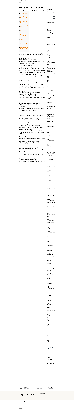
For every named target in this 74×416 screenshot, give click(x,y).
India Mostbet (48, 93)
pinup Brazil (48, 139)
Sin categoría (48, 141)
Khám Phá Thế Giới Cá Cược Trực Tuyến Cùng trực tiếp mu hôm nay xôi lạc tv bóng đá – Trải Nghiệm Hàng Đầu (51, 9)
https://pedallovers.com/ (39, 149)
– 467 (47, 40)
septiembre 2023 (48, 323)
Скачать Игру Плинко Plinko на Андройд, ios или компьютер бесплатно (51, 12)
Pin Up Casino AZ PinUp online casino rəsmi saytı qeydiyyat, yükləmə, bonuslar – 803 (51, 135)
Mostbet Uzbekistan (48, 278)
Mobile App (21, 30)
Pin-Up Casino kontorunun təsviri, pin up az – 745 (51, 137)
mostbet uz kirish (48, 277)
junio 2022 (48, 336)
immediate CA (52, 349)
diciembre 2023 (48, 321)
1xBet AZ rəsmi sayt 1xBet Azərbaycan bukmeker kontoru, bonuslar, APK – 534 (50, 53)
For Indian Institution (22, 38)
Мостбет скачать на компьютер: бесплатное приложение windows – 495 (51, 155)
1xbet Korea (48, 219)
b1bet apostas (48, 80)
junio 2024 (48, 319)
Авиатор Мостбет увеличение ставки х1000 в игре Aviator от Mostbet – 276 (51, 151)
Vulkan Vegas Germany (49, 300)
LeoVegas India (48, 99)
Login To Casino (21, 39)
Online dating (48, 132)
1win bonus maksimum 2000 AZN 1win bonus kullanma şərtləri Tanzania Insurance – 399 (51, 49)
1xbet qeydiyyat (48, 70)
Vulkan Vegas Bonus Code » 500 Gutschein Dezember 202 (50, 359)
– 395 (47, 39)
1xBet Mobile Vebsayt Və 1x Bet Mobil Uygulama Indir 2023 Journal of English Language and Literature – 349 (51, 69)
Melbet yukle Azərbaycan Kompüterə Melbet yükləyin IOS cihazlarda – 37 (51, 102)
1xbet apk (48, 205)
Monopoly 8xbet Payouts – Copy (50, 30)
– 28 (47, 38)
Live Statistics (21, 26)
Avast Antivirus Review (49, 361)
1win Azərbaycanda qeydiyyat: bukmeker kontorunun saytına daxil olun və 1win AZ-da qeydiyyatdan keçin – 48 (51, 48)
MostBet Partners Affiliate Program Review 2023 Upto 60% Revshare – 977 (50, 121)
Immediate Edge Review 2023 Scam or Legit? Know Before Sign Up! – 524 (51, 91)
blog (47, 236)
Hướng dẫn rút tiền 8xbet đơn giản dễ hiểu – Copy (51, 11)
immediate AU (49, 349)
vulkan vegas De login (49, 146)
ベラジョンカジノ (48, 315)
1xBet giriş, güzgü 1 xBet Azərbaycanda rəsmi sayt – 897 (51, 64)
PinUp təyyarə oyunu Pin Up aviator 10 (50, 140)
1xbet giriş (48, 213)
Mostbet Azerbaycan (49, 263)
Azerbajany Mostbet (48, 78)
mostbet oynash (48, 119)
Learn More (28, 0)
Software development (49, 295)
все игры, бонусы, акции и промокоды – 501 (51, 152)
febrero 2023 (48, 329)
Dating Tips (48, 86)
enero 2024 (48, 320)
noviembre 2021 (48, 339)
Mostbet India (48, 265)
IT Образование (48, 98)
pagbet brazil (48, 133)
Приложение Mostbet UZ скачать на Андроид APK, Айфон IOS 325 (51, 157)
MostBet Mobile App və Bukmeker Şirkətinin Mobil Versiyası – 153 (50, 116)
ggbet (47, 89)
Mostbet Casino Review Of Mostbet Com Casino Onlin (31, 7)
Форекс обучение (48, 158)
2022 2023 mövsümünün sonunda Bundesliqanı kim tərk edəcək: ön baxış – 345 (51, 75)
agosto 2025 (48, 318)
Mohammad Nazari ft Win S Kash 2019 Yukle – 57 (51, 103)
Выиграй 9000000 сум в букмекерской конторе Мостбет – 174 (50, 153)
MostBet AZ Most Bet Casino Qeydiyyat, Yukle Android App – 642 (51, 108)
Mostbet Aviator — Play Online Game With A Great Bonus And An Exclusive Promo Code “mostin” (24, 32)
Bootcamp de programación (49, 237)
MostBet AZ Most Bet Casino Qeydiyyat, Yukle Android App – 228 (51, 106)
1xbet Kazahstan (48, 65)
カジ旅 (47, 160)
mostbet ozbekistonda (49, 273)
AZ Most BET (48, 77)
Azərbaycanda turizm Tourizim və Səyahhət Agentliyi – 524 (51, 79)
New (47, 131)
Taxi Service (48, 296)
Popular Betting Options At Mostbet (23, 37)
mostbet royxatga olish (49, 122)
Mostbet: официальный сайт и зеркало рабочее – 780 (50, 130)
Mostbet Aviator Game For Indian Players (24, 13)
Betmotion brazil (48, 235)
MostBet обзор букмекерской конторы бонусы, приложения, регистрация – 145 (50, 126)
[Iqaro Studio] (21, 2)
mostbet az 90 (48, 105)
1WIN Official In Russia (49, 51)
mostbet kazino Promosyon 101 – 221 (50, 112)
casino (47, 85)
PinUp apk (48, 138)
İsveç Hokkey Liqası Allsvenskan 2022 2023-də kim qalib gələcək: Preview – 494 (51, 97)
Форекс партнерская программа (50, 159)
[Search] (54, 18)
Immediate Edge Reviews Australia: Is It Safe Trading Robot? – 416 (50, 92)
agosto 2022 (48, 334)
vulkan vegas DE (48, 145)
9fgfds (47, 29)
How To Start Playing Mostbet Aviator (23, 40)
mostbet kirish (48, 113)
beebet (47, 81)
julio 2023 (48, 325)
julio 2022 (48, 335)
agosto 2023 (48, 324)
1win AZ (50, 347)
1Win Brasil (48, 50)
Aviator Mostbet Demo (22, 29)
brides (47, 84)
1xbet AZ (48, 348)
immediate (51, 348)
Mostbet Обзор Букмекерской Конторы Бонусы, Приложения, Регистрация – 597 (50, 127)
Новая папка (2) (48, 156)
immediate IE (49, 350)
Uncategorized (48, 143)
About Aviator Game (22, 24)
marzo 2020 (48, 341)
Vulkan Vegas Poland (49, 301)
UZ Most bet (48, 144)
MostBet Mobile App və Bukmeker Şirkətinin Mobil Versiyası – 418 (50, 118)
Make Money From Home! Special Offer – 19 (51, 254)
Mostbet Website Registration (23, 50)
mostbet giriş (48, 264)
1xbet (52, 347)
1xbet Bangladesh (48, 57)
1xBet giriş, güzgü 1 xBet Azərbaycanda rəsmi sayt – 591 (51, 62)
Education (48, 87)
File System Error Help (49, 241)
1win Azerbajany (48, 199)
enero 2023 (48, 330)
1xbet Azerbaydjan (48, 56)
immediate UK (52, 350)
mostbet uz (48, 123)
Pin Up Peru (48, 136)
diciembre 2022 (48, 331)
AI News (48, 76)
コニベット (48, 314)
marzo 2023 (48, 328)
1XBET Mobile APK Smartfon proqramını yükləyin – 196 (50, 67)
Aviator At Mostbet (21, 46)
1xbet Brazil (48, 58)
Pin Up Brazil (48, 287)
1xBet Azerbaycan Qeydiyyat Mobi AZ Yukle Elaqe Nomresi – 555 (50, 55)
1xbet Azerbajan (48, 54)
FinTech (47, 242)
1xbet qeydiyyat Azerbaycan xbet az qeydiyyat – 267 (51, 71)
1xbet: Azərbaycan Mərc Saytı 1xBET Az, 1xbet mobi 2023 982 (51, 74)
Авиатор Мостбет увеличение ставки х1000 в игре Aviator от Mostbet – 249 (51, 150)
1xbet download (48, 59)
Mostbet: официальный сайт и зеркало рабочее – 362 (50, 129)
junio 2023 (48, 326)
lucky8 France (48, 253)
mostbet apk (48, 104)
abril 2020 (48, 340)
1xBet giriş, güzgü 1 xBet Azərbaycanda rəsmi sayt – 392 (51, 61)
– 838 (47, 194)
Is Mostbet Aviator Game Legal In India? (24, 25)
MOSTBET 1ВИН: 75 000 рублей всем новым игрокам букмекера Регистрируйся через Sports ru (50, 364)
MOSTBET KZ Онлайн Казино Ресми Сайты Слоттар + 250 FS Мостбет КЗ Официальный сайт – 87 (51, 115)
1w (47, 45)
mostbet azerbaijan (48, 109)
